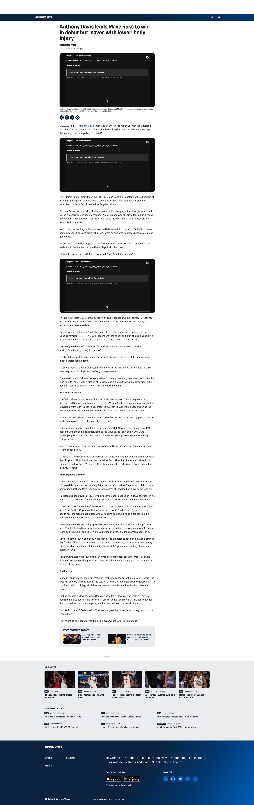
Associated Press (68, 45)
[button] (212, 17)
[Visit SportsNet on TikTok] (195, 779)
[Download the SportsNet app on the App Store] (114, 779)
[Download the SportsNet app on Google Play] (131, 779)
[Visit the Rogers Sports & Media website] (57, 799)
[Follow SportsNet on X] (165, 779)
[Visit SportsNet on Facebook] (180, 779)
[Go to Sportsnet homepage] (43, 17)
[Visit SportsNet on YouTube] (173, 779)
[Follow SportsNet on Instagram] (187, 779)
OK (107, 101)
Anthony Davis (86, 125)
